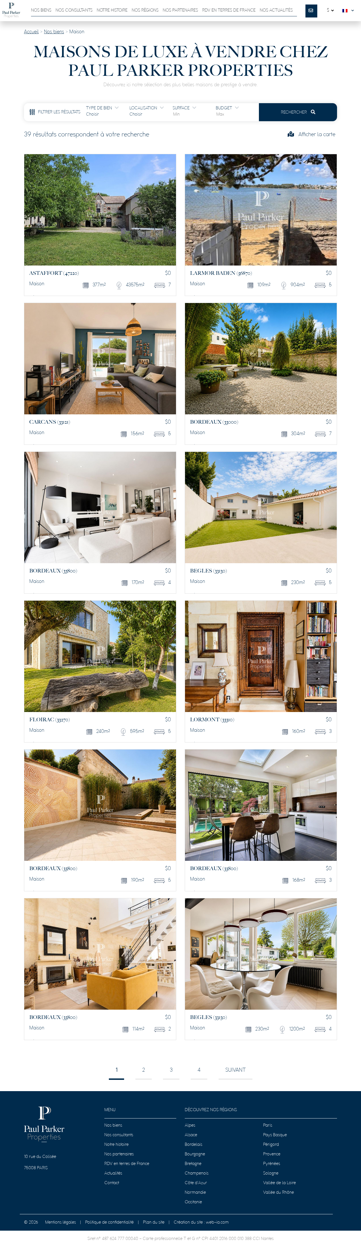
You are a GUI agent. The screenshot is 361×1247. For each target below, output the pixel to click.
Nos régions (145, 10)
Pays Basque (275, 1135)
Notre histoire (112, 10)
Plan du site (153, 1222)
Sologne (270, 1173)
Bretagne (193, 1164)
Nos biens (41, 10)
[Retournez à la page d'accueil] (11, 10)
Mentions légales (60, 1222)
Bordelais (193, 1144)
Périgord (271, 1144)
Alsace (191, 1135)
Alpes (190, 1125)
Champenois (196, 1173)
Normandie (195, 1192)
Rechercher (294, 112)
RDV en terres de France (126, 1164)
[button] (349, 10)
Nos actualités (276, 10)
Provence (271, 1154)
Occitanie (193, 1202)
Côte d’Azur (196, 1183)
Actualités (113, 1173)
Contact (111, 1183)
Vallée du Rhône (278, 1192)
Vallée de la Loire (279, 1183)
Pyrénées (271, 1164)
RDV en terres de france (229, 10)
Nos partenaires (180, 10)
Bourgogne (195, 1154)
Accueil (31, 32)
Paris (267, 1125)
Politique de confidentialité (109, 1222)
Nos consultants (74, 10)
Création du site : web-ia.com (201, 1222)
